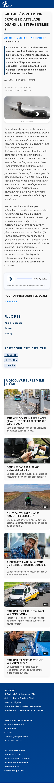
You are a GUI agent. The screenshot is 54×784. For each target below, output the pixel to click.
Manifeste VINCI (12, 766)
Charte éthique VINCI (14, 770)
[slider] (24, 278)
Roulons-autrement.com (16, 762)
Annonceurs (10, 728)
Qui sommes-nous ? (14, 724)
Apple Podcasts (13, 323)
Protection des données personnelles (22, 706)
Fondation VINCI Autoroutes (18, 758)
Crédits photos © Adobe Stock (19, 698)
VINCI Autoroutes (13, 754)
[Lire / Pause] (35, 113)
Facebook (11, 355)
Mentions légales (12, 702)
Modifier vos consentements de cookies (23, 710)
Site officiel (10, 301)
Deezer (8, 328)
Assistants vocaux (13, 740)
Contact (8, 732)
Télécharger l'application (16, 736)
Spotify (8, 333)
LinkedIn (10, 365)
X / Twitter (11, 360)
